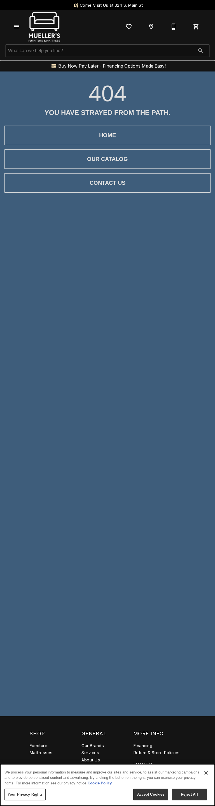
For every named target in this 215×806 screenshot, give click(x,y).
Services (90, 752)
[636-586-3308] (173, 26)
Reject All (189, 794)
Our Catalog (107, 159)
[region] (107, 785)
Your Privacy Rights (25, 794)
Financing (143, 745)
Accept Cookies (151, 794)
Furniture (38, 745)
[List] (128, 26)
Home (107, 135)
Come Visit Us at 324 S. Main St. (111, 5)
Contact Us (107, 183)
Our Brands (92, 745)
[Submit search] (201, 51)
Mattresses (41, 752)
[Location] (151, 26)
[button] (17, 26)
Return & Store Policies (157, 752)
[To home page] (44, 26)
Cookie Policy (100, 783)
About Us (90, 759)
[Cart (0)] (196, 26)
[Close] (206, 773)
